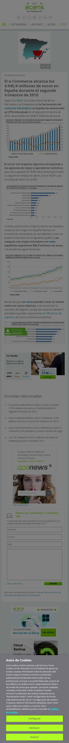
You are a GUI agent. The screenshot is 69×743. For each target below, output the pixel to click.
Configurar (34, 718)
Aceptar (34, 736)
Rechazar (34, 727)
